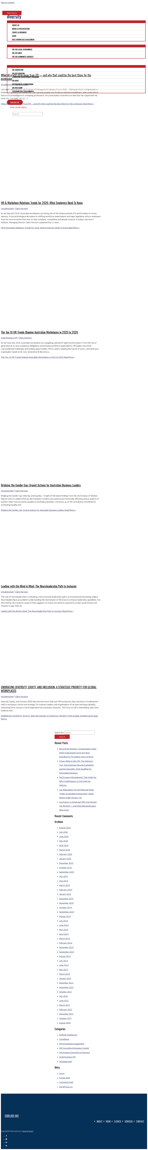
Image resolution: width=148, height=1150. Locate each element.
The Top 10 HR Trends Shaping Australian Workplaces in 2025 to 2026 (39, 332)
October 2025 (65, 867)
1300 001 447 (12, 1115)
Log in (61, 1073)
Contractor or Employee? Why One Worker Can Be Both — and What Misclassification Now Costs (78, 806)
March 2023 (64, 974)
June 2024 (64, 925)
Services (129, 1121)
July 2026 (63, 832)
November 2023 (66, 947)
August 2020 (65, 1023)
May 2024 (63, 929)
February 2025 (65, 890)
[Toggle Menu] (76, 21)
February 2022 (65, 1009)
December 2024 (66, 899)
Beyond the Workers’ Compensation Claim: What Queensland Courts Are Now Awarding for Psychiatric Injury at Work (77, 753)
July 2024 (63, 921)
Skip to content (7, 2)
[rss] (6, 1146)
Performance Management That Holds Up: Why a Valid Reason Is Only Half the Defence (77, 781)
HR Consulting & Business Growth (74, 1048)
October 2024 (65, 907)
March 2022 (64, 1005)
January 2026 (65, 859)
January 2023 (65, 978)
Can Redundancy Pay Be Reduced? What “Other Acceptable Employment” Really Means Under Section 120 (76, 794)
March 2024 (64, 938)
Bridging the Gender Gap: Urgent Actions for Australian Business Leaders (41, 485)
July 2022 (63, 996)
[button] (6, 117)
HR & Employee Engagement (71, 1044)
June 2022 (64, 1000)
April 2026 (63, 845)
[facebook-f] (7, 1136)
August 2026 (65, 828)
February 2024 (65, 943)
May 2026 (63, 841)
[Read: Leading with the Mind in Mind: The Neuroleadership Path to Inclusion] (60, 580)
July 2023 (63, 961)
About (100, 1121)
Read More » (40, 228)
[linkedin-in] (7, 1143)
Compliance (64, 1039)
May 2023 (63, 970)
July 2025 (63, 876)
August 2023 (65, 956)
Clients (117, 1121)
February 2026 (65, 854)
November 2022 (66, 987)
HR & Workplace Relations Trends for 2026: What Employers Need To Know (42, 202)
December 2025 (66, 863)
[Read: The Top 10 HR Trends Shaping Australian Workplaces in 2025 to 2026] (60, 326)
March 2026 (64, 850)
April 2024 (63, 934)
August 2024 (65, 916)
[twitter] (7, 1139)
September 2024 (66, 912)
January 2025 (65, 894)
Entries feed (64, 1078)
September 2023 (66, 952)
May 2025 (63, 881)
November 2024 (66, 903)
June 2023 (64, 965)
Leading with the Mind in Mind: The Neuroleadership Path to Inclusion (38, 586)
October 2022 (65, 992)
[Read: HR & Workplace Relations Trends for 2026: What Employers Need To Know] (60, 197)
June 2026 (64, 836)
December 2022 (66, 983)
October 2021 (65, 1018)
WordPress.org (65, 1087)
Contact (140, 1121)
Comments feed (66, 1082)
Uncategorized (7, 208)
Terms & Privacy (27, 1131)
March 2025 (64, 885)
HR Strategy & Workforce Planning (74, 1052)
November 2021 (66, 1014)
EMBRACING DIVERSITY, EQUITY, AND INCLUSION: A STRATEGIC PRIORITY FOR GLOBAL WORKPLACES (49, 689)
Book (108, 1121)
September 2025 (66, 872)
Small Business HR (9, 338)
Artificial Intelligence (68, 1035)
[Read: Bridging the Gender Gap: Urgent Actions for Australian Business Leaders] (60, 479)
